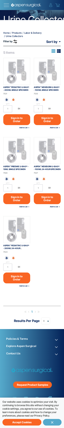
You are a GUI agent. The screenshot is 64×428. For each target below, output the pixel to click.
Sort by (51, 42)
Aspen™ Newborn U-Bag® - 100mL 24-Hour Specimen (47, 167)
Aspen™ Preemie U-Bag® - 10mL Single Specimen (16, 167)
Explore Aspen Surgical (21, 346)
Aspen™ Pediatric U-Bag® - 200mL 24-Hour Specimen (16, 248)
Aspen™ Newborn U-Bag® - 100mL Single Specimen (47, 88)
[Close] (52, 422)
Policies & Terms (17, 338)
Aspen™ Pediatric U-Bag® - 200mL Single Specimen (16, 88)
